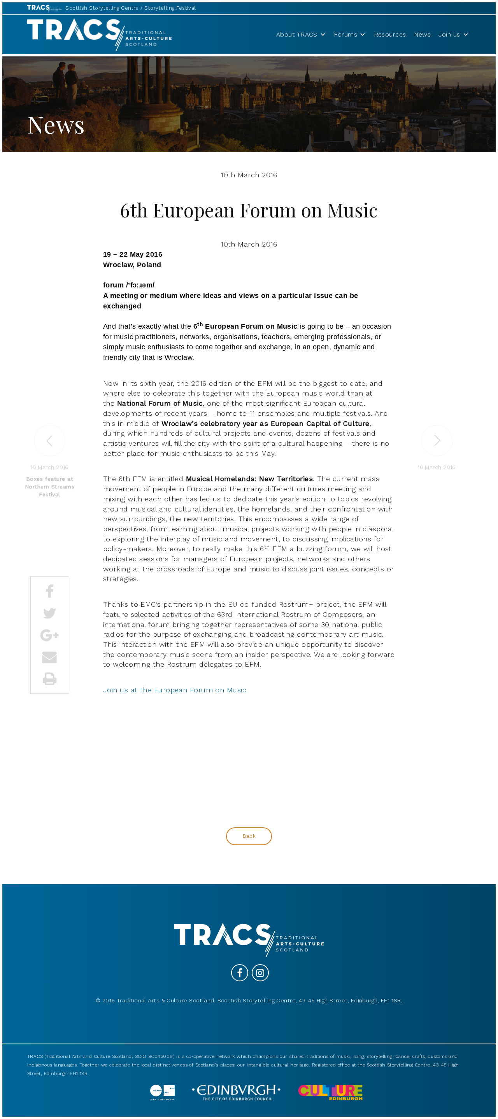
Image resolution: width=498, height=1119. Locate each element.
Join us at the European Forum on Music (174, 690)
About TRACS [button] (296, 34)
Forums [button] (345, 34)
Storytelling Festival (170, 8)
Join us (449, 34)
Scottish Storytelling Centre (102, 8)
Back (249, 836)
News (422, 34)
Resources (390, 34)
